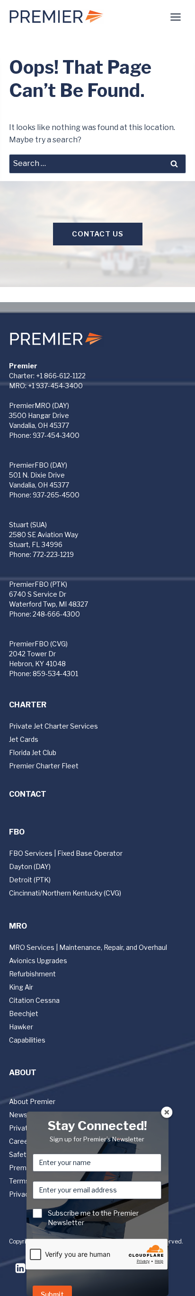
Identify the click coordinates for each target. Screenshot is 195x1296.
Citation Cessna (34, 1000)
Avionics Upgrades (38, 961)
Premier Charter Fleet (44, 766)
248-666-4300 (56, 614)
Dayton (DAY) (30, 866)
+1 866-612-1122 (61, 376)
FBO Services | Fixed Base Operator (66, 853)
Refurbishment (32, 974)
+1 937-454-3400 (55, 386)
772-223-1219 (53, 554)
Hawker (21, 1027)
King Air (21, 987)
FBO (17, 831)
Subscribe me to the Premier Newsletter (93, 1217)
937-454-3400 (56, 435)
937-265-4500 (56, 495)
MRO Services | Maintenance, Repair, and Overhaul (88, 947)
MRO (18, 926)
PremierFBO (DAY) (38, 465)
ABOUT (22, 1072)
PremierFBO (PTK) (38, 584)
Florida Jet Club (32, 752)
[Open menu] (176, 16)
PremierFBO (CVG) (38, 644)
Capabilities (27, 1040)
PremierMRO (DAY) (39, 405)
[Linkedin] (20, 1268)
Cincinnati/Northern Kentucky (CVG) (65, 893)
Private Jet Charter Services (53, 726)
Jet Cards (23, 739)
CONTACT (27, 794)
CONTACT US (98, 234)
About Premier (32, 1101)
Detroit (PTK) (30, 880)
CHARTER (27, 704)
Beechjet (23, 1013)
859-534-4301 (55, 674)
